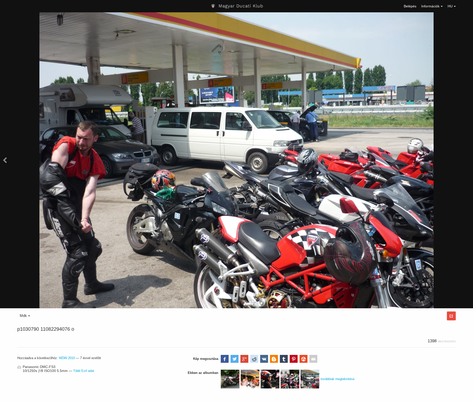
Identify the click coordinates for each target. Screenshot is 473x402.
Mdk (23, 315)
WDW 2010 (67, 358)
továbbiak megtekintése (338, 379)
